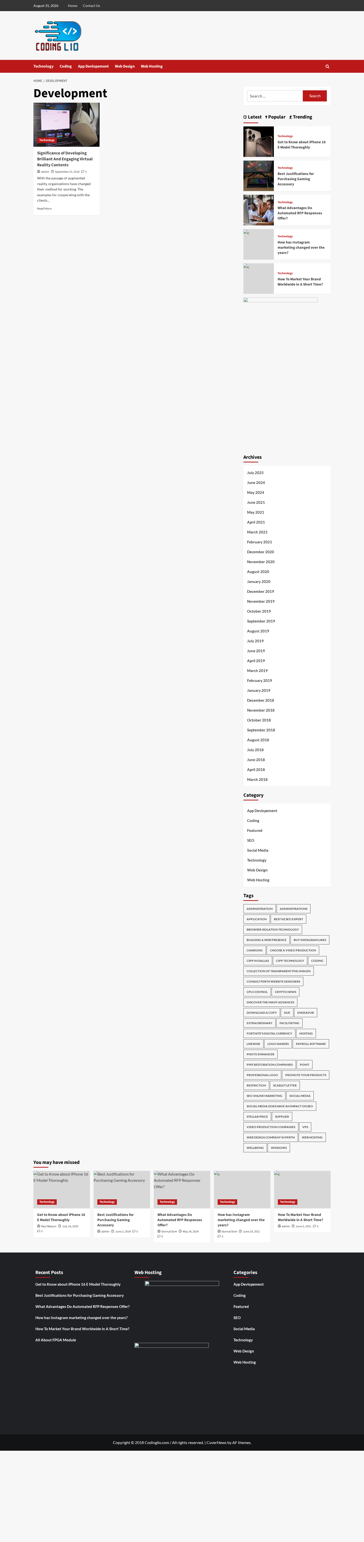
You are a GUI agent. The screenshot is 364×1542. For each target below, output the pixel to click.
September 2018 (261, 730)
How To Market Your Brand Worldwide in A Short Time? (300, 282)
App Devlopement (93, 66)
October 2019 (259, 611)
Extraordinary (259, 1023)
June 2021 (256, 502)
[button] (327, 66)
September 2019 (261, 621)
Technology (43, 66)
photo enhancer (260, 1054)
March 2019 (257, 670)
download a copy (262, 1012)
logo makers (278, 1044)
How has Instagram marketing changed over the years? (301, 247)
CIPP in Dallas (258, 961)
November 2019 (261, 601)
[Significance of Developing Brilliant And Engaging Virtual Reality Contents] (66, 125)
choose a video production (293, 950)
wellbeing (255, 1148)
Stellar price (257, 1116)
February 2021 (259, 542)
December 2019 (260, 591)
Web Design (125, 66)
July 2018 (255, 749)
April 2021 (256, 522)
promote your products (305, 1075)
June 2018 (256, 759)
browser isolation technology (273, 929)
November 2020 (261, 561)
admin (45, 172)
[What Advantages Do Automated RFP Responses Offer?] (258, 209)
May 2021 (255, 512)
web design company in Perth (271, 1137)
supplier (282, 1116)
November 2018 (261, 710)
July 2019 (255, 641)
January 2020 (258, 581)
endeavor (305, 1012)
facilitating (289, 1023)
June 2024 (256, 482)
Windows (279, 1148)
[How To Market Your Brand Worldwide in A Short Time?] (246, 266)
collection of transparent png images (279, 971)
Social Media (257, 850)
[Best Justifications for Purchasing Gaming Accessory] (258, 175)
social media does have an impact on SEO (280, 1106)
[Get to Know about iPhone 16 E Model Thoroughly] (258, 141)
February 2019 (259, 680)
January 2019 (258, 690)
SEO (250, 840)
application (257, 919)
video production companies (271, 1127)
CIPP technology (290, 961)
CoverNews (217, 1442)
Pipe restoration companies (270, 1064)
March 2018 (257, 779)
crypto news (285, 992)
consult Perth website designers (273, 981)
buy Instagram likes (310, 940)
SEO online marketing (264, 1096)
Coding (66, 66)
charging (255, 950)
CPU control (257, 992)
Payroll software (311, 1044)
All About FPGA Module (55, 1340)
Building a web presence (266, 940)
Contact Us (91, 5)
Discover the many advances (270, 1002)
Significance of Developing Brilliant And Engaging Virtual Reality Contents (65, 159)
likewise (253, 1044)
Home (72, 5)
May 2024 (255, 492)
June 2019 (256, 651)
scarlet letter (285, 1085)
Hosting (306, 1033)
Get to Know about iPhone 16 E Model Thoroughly (302, 145)
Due (287, 1012)
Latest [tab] (254, 117)
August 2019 (258, 631)
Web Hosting (152, 66)
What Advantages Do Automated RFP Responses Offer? (300, 213)
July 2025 (255, 472)
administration (260, 909)
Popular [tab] (276, 117)
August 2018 (258, 740)
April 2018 (256, 769)
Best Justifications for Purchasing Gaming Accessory (296, 179)
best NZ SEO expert (288, 919)
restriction (256, 1085)
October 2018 (259, 720)
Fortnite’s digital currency (269, 1033)
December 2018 (260, 700)
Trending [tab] (302, 117)
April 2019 (256, 660)
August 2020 (258, 571)
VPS (305, 1127)
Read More (44, 208)
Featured (254, 830)
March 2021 (257, 532)
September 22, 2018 (67, 172)
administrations (293, 909)
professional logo (262, 1075)
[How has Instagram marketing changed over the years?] (246, 232)
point (304, 1064)
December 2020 (260, 552)
